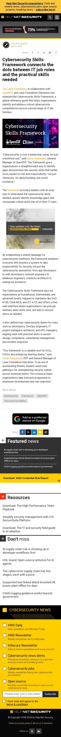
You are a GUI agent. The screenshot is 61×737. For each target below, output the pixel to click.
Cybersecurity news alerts (26, 656)
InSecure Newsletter (22, 645)
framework (13, 190)
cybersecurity (11, 396)
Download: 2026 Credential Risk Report (25, 478)
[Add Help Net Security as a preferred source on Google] (56, 52)
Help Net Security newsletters (24, 3)
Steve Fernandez (36, 158)
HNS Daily (15, 625)
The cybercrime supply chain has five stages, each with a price (27, 572)
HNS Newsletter (20, 635)
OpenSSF (7, 92)
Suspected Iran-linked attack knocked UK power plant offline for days (29, 584)
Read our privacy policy (20, 723)
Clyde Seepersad (12, 358)
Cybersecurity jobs (21, 669)
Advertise (47, 723)
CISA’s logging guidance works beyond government (28, 466)
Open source (17, 681)
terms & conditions (17, 704)
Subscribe (50, 694)
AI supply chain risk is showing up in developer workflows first (26, 550)
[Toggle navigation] (57, 17)
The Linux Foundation (14, 88)
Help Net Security (19, 43)
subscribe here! (45, 9)
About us (37, 723)
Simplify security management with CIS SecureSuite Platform (28, 518)
